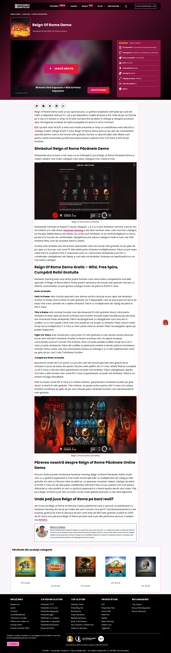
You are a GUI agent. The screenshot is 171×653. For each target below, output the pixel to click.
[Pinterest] (50, 106)
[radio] (120, 43)
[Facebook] (36, 106)
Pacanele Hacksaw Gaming (145, 47)
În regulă (13, 644)
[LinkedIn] (56, 106)
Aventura (136, 52)
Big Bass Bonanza (115, 578)
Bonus (87, 5)
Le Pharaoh (25, 578)
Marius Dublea (61, 31)
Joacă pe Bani (98, 90)
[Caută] (126, 6)
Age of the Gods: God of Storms (145, 580)
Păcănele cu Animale (149, 52)
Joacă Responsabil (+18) (145, 6)
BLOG (100, 6)
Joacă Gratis (63, 68)
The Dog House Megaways (55, 580)
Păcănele (57, 5)
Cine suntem (113, 6)
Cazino (73, 6)
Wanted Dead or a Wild (85, 580)
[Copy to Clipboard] (63, 106)
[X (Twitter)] (43, 106)
